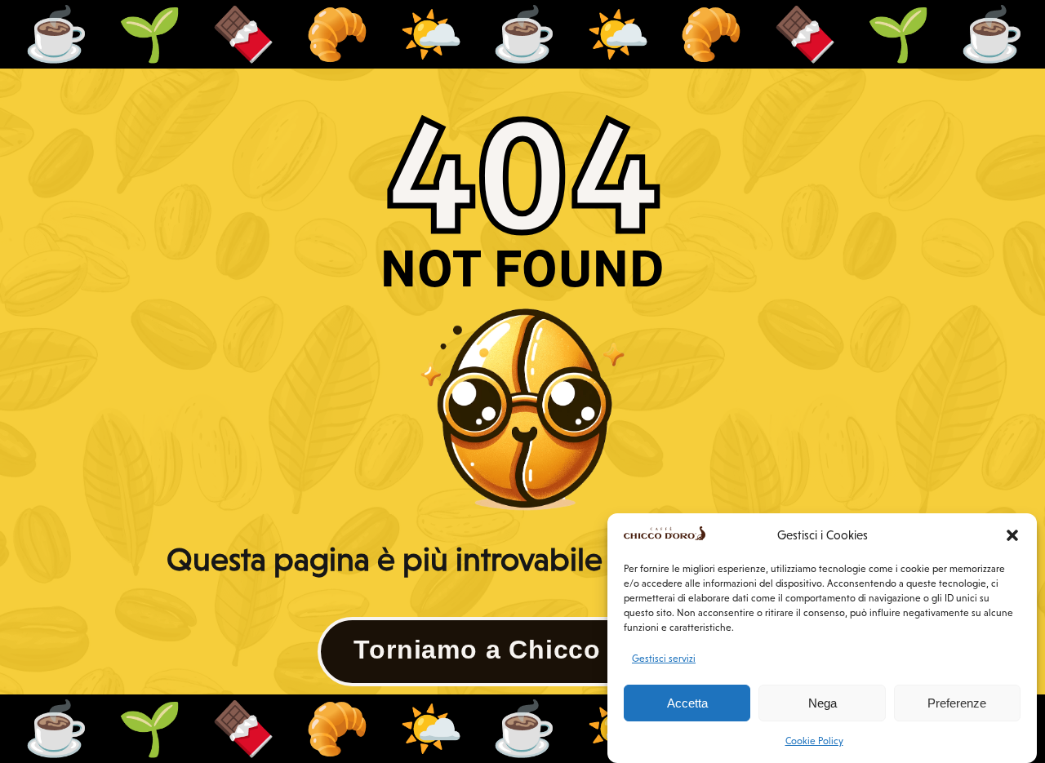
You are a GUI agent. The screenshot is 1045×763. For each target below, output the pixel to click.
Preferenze (956, 703)
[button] (1012, 535)
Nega (822, 703)
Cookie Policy (814, 741)
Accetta (687, 703)
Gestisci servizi (664, 658)
